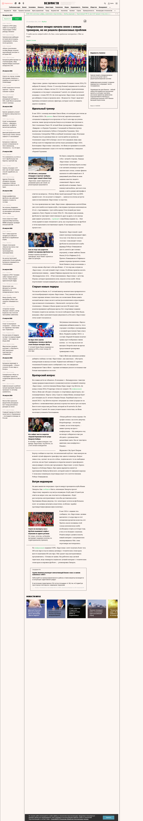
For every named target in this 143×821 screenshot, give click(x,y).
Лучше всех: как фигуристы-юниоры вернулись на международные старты (11, 289)
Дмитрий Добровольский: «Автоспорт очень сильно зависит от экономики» (11, 134)
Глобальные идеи (14, 7)
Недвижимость (75, 7)
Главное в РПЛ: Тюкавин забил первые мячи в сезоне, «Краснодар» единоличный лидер (11, 278)
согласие (58, 817)
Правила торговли (24, 11)
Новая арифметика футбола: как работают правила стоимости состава (11, 199)
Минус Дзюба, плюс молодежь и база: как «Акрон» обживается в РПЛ (10, 300)
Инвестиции (49, 7)
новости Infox (33, 596)
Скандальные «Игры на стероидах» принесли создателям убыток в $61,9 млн (12, 377)
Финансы (41, 7)
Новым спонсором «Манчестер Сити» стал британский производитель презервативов (10, 249)
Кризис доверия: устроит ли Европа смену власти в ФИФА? (11, 114)
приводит (55, 219)
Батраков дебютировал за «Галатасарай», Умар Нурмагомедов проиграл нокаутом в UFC (12, 62)
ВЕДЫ (14, 11)
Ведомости (7, 11)
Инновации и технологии (104, 11)
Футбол (44, 22)
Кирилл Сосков (31, 40)
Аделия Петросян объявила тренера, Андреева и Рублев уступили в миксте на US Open (11, 183)
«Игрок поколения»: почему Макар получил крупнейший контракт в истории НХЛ (11, 51)
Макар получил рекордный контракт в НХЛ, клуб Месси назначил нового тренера (12, 100)
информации (77, 389)
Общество (93, 7)
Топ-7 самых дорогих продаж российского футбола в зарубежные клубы (11, 236)
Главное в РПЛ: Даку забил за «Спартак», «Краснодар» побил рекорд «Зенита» (10, 28)
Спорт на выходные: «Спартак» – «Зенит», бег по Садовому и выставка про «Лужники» (11, 326)
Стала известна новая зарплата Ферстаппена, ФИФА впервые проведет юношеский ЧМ (11, 221)
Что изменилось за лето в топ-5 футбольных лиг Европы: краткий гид (11, 159)
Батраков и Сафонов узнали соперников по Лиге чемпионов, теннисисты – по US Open (11, 145)
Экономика (32, 7)
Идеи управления (37, 11)
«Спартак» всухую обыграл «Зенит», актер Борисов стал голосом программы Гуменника (11, 312)
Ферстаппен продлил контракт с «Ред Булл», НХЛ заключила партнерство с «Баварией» (10, 350)
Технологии (59, 7)
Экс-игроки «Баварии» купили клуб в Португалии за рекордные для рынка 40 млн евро (12, 210)
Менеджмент (103, 7)
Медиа (67, 7)
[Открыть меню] (116, 3)
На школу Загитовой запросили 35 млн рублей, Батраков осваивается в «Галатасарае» (12, 261)
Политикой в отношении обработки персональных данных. (70, 819)
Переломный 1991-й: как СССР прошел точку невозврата (94, 14)
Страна (79, 11)
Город (47, 11)
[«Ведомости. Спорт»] (52, 3)
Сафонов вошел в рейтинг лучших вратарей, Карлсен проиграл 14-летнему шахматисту (12, 389)
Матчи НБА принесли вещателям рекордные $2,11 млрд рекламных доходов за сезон (10, 404)
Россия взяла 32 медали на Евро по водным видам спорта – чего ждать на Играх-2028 (11, 338)
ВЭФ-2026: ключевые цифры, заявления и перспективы (44, 14)
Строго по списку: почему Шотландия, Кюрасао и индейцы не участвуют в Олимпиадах (11, 79)
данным (50, 116)
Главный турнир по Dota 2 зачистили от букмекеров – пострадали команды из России (11, 415)
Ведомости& (55, 11)
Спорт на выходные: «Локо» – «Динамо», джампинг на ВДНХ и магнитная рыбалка (10, 124)
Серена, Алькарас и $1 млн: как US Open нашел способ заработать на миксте (11, 171)
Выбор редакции (69, 14)
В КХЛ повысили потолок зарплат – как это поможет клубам (11, 89)
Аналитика (64, 11)
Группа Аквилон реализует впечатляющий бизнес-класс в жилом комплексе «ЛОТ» (56, 574)
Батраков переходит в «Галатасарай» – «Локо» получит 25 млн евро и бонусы (11, 366)
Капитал (72, 11)
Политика (85, 7)
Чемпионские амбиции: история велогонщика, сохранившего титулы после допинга (11, 40)
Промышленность (88, 11)
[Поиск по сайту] (105, 3)
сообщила (46, 489)
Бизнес (24, 7)
